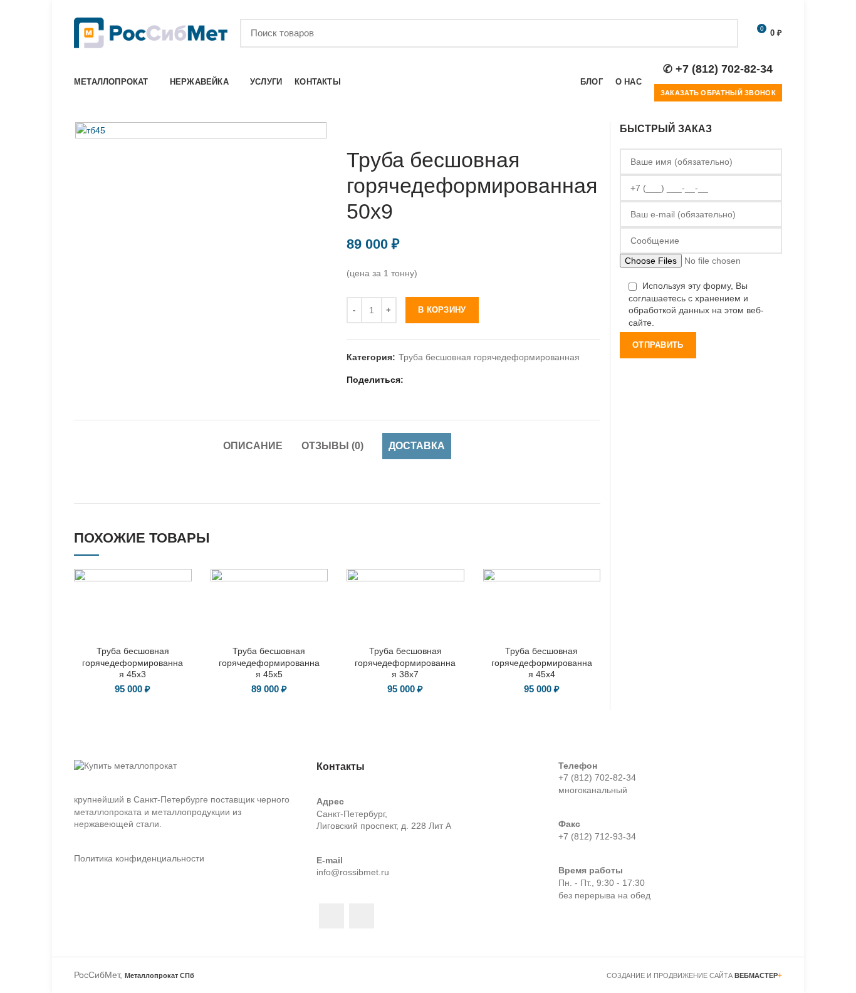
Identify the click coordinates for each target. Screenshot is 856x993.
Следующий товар (594, 128)
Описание (253, 445)
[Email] (430, 380)
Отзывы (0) (332, 445)
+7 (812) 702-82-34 (597, 777)
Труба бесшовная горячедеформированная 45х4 (541, 662)
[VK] (477, 380)
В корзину (442, 310)
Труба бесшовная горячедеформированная (489, 357)
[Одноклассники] (461, 380)
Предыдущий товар (569, 128)
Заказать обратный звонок (718, 92)
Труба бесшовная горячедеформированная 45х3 (132, 662)
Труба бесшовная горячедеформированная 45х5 (269, 662)
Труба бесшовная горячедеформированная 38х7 (405, 662)
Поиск (721, 33)
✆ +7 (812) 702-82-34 (718, 69)
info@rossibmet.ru (352, 872)
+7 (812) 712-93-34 (597, 836)
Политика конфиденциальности (139, 858)
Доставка (417, 445)
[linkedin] (446, 380)
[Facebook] (414, 380)
